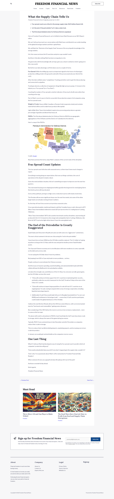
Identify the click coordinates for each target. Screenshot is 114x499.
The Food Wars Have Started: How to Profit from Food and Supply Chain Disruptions (72, 416)
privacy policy (72, 444)
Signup (86, 462)
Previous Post (24, 380)
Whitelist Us (62, 470)
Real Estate (70, 8)
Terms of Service (63, 468)
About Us (37, 466)
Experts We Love (39, 470)
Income (41, 8)
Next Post (90, 380)
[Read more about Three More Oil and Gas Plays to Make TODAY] (39, 402)
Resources (62, 8)
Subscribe (95, 439)
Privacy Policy (63, 466)
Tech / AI (54, 8)
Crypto (48, 8)
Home (35, 8)
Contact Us (38, 468)
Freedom (78, 8)
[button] (11, 4)
